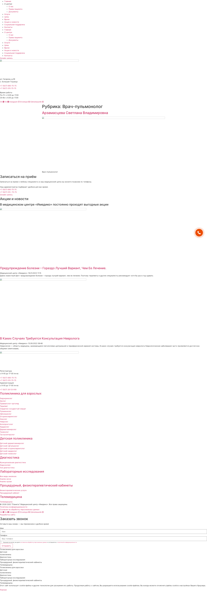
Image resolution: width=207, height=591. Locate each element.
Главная (7, 1)
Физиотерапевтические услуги (13, 490)
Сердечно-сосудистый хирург (13, 409)
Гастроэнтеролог (7, 434)
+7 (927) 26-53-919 (8, 389)
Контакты (8, 27)
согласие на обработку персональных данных (33, 542)
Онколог (3, 419)
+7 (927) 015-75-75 (8, 88)
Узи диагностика (7, 468)
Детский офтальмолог (9, 446)
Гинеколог (4, 432)
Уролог (3, 401)
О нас (11, 6)
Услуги (7, 14)
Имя (2, 528)
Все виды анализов (8, 476)
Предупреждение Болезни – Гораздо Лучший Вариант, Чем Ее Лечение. (53, 268)
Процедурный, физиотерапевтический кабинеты (36, 485)
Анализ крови (6, 481)
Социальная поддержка (14, 24)
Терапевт (4, 406)
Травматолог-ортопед (9, 403)
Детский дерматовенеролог (12, 443)
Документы (13, 12)
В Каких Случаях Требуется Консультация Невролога (39, 338)
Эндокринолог (6, 398)
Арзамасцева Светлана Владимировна (75, 113)
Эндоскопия (5, 465)
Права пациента (15, 9)
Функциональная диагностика (13, 462)
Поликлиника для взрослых (20, 393)
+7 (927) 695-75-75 (8, 86)
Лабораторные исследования (22, 471)
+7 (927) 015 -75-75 (8, 192)
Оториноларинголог (8, 416)
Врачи (6, 19)
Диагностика (9, 457)
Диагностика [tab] (5, 557)
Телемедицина (11, 497)
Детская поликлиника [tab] (5, 553)
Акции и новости (11, 22)
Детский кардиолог (8, 451)
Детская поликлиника (16, 438)
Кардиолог (4, 427)
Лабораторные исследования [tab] (12, 560)
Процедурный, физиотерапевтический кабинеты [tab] (21, 562)
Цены (6, 17)
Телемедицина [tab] (6, 565)
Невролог (4, 422)
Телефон (3, 535)
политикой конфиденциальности (67, 542)
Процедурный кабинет (9, 493)
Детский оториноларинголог (12, 448)
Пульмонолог (5, 411)
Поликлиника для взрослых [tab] (12, 549)
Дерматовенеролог (8, 429)
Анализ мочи (5, 479)
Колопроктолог (6, 424)
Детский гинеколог (8, 454)
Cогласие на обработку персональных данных (19, 509)
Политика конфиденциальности (13, 507)
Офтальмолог (5, 414)
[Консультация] (199, 232)
